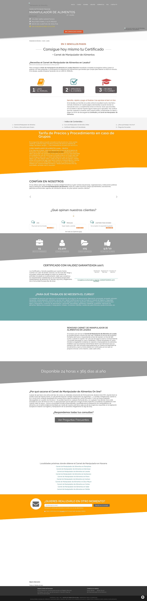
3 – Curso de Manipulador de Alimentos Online (75, 124)
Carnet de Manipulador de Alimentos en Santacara (73, 474)
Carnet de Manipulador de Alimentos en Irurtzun (73, 479)
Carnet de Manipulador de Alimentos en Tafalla (73, 489)
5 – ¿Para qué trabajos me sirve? (125, 124)
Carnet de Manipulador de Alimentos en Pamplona (73, 466)
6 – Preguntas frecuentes (123, 127)
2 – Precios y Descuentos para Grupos (23, 127)
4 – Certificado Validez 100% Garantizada (73, 127)
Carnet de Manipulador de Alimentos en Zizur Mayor (73, 481)
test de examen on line (56, 152)
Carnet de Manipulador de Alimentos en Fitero (73, 476)
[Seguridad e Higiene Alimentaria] (40, 5)
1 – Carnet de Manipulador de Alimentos (23, 124)
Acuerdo (62, 511)
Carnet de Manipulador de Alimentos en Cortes (73, 484)
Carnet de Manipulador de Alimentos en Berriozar (73, 469)
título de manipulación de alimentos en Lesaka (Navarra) (60, 67)
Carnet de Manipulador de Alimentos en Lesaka (73, 471)
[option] (40, 198)
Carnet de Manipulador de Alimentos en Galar (73, 486)
